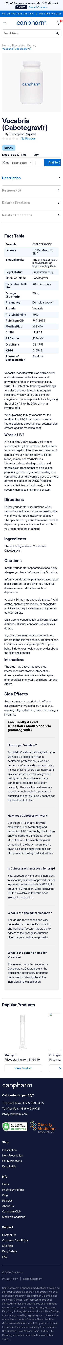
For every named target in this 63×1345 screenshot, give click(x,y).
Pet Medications (12, 1161)
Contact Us (9, 1235)
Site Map (7, 1246)
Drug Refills (9, 1166)
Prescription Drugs (23, 45)
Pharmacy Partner (13, 1189)
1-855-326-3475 (25, 13)
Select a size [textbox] (19, 162)
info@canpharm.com (15, 1114)
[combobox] (21, 162)
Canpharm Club (11, 1211)
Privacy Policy (10, 1278)
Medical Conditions (13, 1217)
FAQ (5, 1256)
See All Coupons (38, 7)
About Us (8, 1206)
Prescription (9, 1150)
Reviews (7, 1200)
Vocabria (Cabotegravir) (16, 48)
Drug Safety (9, 1251)
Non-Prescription (12, 1155)
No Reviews (28, 138)
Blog (5, 1195)
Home (6, 45)
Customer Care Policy (15, 1240)
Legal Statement (32, 1278)
